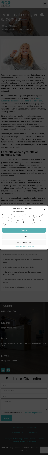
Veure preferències (24, 242)
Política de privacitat (21, 246)
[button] (45, 210)
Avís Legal (31, 246)
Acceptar (24, 230)
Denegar (24, 236)
